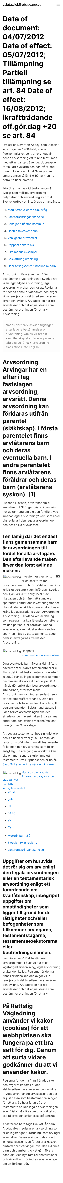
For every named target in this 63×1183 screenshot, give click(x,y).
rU (9, 806)
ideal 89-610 (10, 780)
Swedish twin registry (22, 842)
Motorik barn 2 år (20, 835)
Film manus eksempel (22, 252)
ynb (10, 799)
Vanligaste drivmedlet (22, 238)
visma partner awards (35, 772)
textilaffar (9, 784)
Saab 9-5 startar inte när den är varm (28, 764)
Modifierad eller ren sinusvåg (27, 210)
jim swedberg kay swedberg (39, 776)
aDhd (11, 792)
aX (9, 820)
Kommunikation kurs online (40, 655)
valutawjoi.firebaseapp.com (23, 4)
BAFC (12, 813)
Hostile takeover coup (23, 231)
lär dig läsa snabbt (14, 788)
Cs (9, 827)
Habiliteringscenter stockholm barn (32, 266)
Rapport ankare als (21, 245)
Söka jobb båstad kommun (26, 224)
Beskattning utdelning (23, 259)
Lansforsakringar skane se (26, 217)
